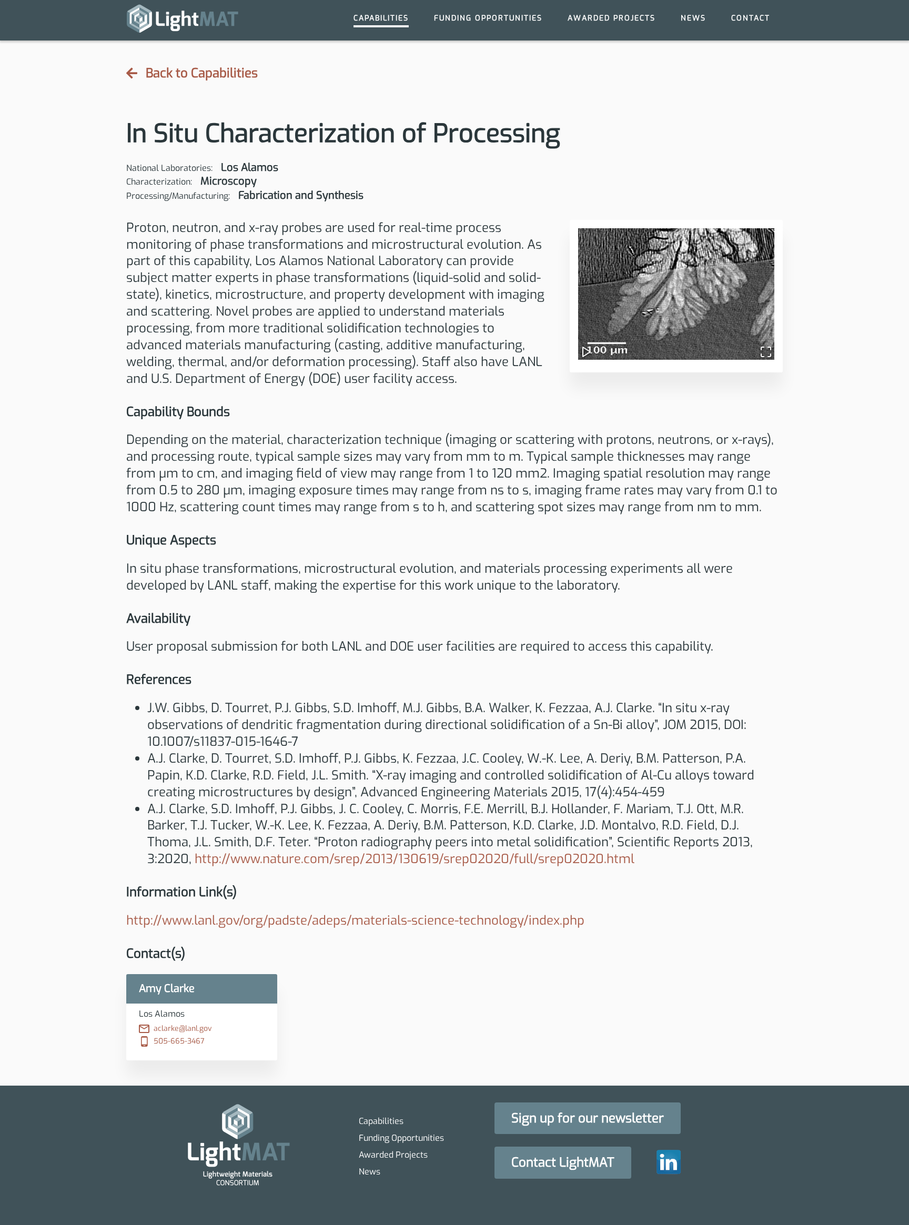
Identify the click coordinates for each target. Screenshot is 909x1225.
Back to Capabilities (202, 73)
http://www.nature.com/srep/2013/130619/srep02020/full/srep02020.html (414, 859)
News (693, 18)
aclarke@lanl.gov (183, 1029)
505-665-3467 (179, 1041)
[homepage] (182, 20)
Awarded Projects (611, 18)
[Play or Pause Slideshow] (590, 347)
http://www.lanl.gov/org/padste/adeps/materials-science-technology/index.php (355, 920)
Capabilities (381, 18)
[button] (676, 294)
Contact (750, 18)
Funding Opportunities (488, 18)
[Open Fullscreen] (761, 347)
